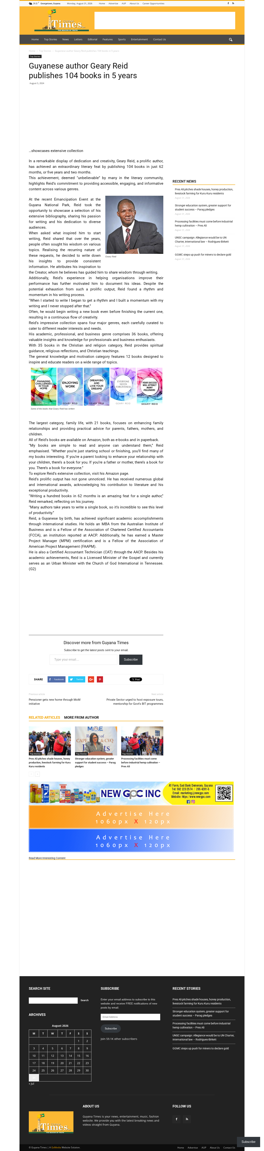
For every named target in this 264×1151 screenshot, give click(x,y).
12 (52, 1055)
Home (102, 3)
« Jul (31, 1083)
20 (62, 1063)
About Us (134, 3)
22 (78, 1063)
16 (87, 1055)
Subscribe (131, 659)
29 (78, 1070)
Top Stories (50, 39)
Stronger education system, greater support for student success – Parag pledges (95, 762)
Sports (122, 39)
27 (62, 1070)
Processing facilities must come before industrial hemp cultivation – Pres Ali (140, 762)
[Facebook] (228, 3)
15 (78, 1055)
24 (34, 1070)
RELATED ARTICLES (44, 717)
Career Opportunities (153, 3)
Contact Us (159, 39)
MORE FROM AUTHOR (81, 717)
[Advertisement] (165, 20)
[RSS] (233, 3)
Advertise (113, 3)
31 (34, 1078)
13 (62, 1055)
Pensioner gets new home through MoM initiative (54, 702)
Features (108, 39)
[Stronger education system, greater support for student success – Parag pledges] (96, 740)
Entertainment (139, 39)
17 (34, 1063)
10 (34, 1055)
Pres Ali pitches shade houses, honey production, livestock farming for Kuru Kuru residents (50, 762)
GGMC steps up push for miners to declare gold (203, 254)
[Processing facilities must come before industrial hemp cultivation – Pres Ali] (142, 740)
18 (43, 1063)
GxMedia (56, 1147)
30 (87, 1070)
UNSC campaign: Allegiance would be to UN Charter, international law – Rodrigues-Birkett (202, 239)
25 (43, 1070)
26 (52, 1070)
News (65, 39)
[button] (230, 40)
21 (70, 1063)
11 (43, 1055)
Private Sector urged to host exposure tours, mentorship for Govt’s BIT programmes (134, 702)
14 (70, 1055)
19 (52, 1063)
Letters (78, 39)
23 (87, 1063)
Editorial (92, 39)
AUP (124, 3)
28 (70, 1070)
